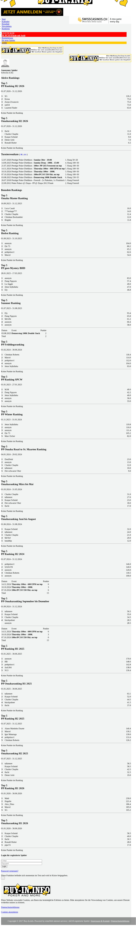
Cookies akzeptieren (9, 912)
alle (25, 155)
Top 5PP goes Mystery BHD (13, 266)
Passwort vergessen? (9, 871)
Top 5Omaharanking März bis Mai (17, 483)
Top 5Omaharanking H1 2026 (14, 822)
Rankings (6, 29)
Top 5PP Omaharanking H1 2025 (16, 682)
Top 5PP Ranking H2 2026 (12, 84)
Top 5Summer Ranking (11, 301)
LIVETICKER (13, 34)
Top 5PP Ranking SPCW (11, 378)
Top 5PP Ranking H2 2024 (12, 552)
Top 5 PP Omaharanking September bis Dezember (25, 600)
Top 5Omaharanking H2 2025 (14, 752)
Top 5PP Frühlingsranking (12, 343)
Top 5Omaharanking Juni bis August (18, 517)
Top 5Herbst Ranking (10, 232)
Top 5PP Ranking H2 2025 (12, 717)
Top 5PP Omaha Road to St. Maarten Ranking (23, 448)
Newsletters (7, 26)
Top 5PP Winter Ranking (12, 413)
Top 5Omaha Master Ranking (14, 197)
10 (21, 155)
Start (4, 19)
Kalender (5, 21)
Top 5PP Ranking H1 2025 (12, 647)
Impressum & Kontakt (100, 921)
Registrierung (8, 39)
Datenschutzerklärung (10, 907)
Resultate (5, 24)
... (3, 878)
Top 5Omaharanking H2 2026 (14, 119)
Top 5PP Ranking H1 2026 (12, 787)
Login (4, 43)
